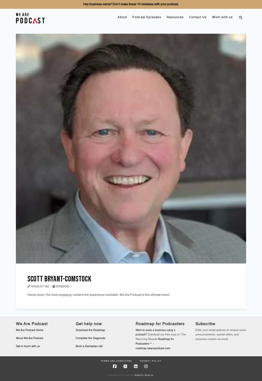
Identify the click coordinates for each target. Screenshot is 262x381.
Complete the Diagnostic (90, 338)
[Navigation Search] (240, 17)
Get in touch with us (28, 346)
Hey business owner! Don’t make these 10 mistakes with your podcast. (131, 4)
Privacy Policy (150, 361)
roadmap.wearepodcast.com (153, 348)
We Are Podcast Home (29, 330)
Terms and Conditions (116, 361)
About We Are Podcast (29, 338)
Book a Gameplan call (89, 346)
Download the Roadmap (90, 330)
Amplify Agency (144, 375)
